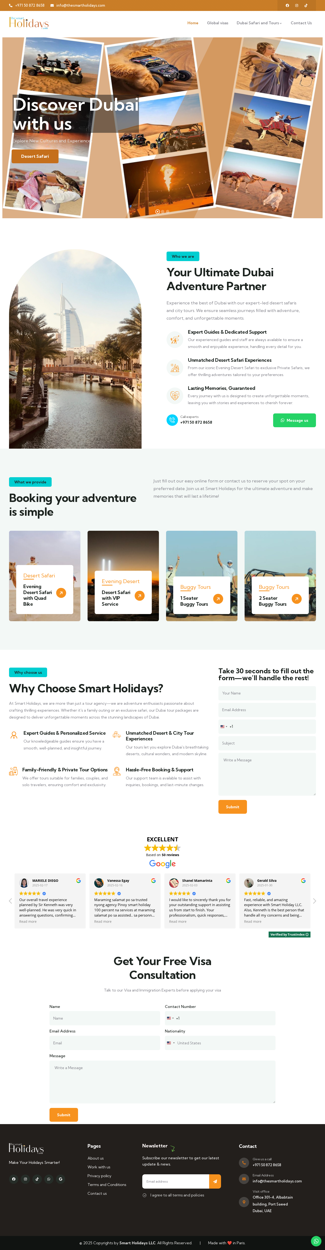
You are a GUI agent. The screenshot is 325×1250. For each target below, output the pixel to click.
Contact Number (180, 1006)
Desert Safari (35, 156)
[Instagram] (296, 5)
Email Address (62, 1031)
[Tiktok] (37, 1179)
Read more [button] (28, 921)
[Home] (26, 1148)
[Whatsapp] (49, 1179)
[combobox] (226, 727)
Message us (297, 420)
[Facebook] (287, 5)
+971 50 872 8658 (196, 422)
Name (54, 1006)
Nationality (175, 1031)
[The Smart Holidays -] (29, 23)
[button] (312, 578)
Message (57, 1055)
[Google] (60, 1179)
